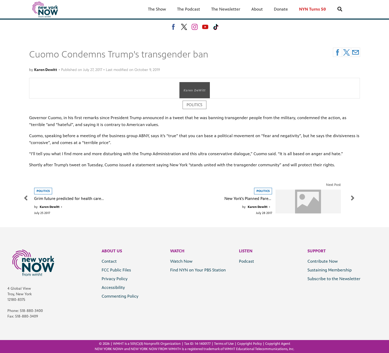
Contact (109, 261)
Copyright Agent (277, 344)
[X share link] (346, 52)
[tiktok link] (215, 27)
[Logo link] (33, 262)
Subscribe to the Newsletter (333, 278)
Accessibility (113, 287)
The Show (157, 9)
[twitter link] (184, 27)
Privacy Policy (115, 278)
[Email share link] (355, 52)
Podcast (246, 261)
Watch (177, 250)
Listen (245, 250)
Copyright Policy (249, 344)
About (257, 9)
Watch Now (181, 261)
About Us (112, 250)
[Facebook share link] (337, 52)
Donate (281, 9)
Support (316, 250)
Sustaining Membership (329, 269)
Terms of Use (224, 344)
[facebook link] (173, 27)
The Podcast (188, 9)
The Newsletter (225, 9)
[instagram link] (194, 27)
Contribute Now (322, 261)
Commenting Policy (120, 296)
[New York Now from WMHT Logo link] (45, 9)
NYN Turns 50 (312, 9)
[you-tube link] (205, 27)
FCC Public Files (116, 269)
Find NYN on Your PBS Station (198, 269)
